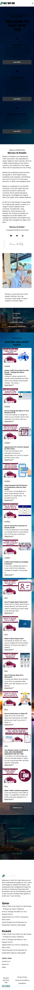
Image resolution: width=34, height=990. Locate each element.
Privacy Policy (22, 977)
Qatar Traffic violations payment (16, 790)
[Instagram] (7, 986)
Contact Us (6, 961)
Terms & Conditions (22, 980)
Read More (9, 385)
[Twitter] (5, 986)
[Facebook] (3, 986)
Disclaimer (22, 983)
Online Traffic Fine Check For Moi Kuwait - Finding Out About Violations (16, 372)
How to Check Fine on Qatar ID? (15, 713)
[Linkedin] (9, 986)
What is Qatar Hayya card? (14, 638)
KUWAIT (7, 366)
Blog (6, 598)
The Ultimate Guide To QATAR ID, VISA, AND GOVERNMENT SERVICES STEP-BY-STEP (16, 752)
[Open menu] (32, 3)
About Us (5, 964)
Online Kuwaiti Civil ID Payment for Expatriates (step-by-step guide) (15, 487)
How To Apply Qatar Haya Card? (16, 602)
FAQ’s (4, 967)
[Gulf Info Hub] (7, 3)
